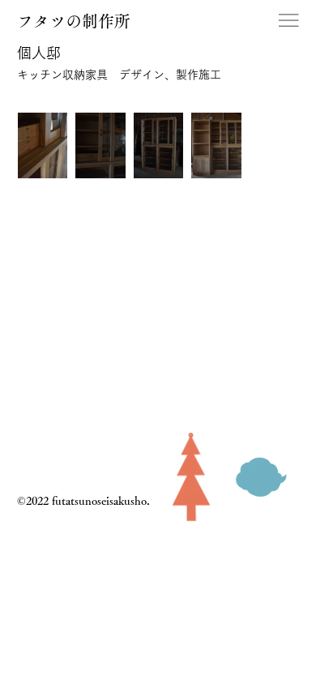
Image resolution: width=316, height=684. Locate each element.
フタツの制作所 (73, 21)
